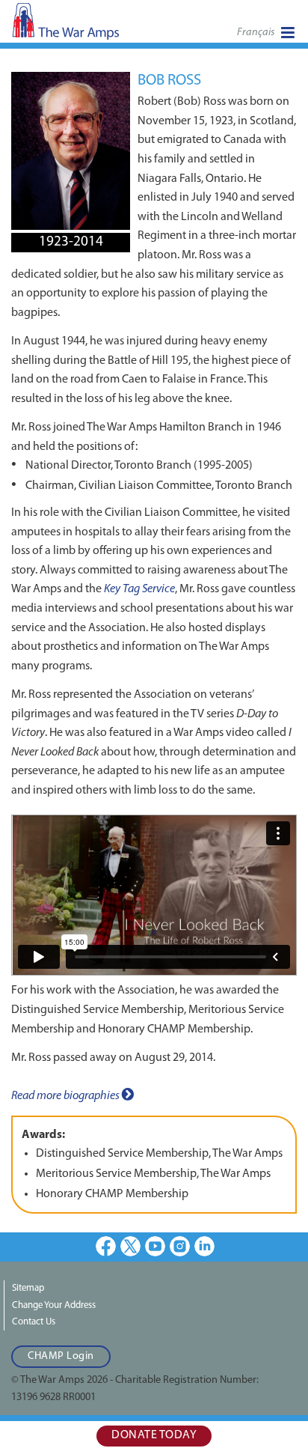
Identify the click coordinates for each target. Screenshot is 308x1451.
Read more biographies (66, 1096)
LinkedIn (204, 1246)
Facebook (106, 1246)
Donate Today (154, 1435)
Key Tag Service (139, 589)
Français (255, 32)
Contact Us (33, 1322)
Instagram (180, 1246)
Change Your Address (54, 1305)
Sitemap (28, 1288)
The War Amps (89, 25)
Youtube (155, 1246)
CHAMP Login (61, 1356)
